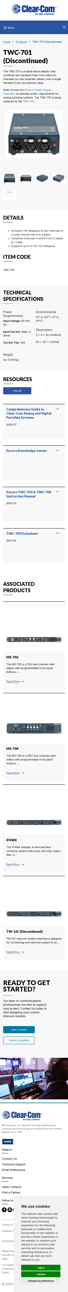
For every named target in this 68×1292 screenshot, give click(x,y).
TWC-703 (28, 101)
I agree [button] (40, 1267)
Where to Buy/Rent (19, 1040)
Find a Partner (11, 1192)
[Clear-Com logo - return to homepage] (34, 10)
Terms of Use (10, 1224)
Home (6, 41)
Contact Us (9, 1158)
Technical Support (14, 1164)
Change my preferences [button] (41, 1280)
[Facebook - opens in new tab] (4, 1209)
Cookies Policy (10, 1231)
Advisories (8, 1241)
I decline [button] (40, 1274)
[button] (64, 27)
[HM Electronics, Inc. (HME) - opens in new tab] (8, 1141)
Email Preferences (13, 1170)
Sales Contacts (19, 1029)
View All (17, 390)
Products (21, 41)
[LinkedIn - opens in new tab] (9, 1209)
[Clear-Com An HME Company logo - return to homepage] (22, 1115)
